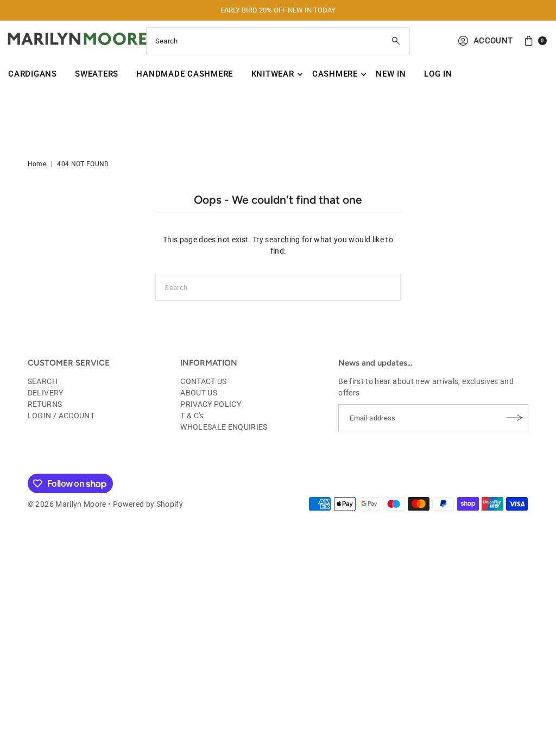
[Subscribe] (514, 417)
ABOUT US (198, 392)
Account (493, 41)
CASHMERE (335, 74)
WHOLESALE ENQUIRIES (224, 427)
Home (37, 164)
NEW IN (391, 74)
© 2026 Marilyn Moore (67, 504)
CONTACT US (203, 381)
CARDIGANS (32, 74)
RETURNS (45, 404)
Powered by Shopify (148, 504)
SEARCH (43, 381)
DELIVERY (46, 392)
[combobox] (278, 40)
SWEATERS (96, 74)
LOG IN (438, 74)
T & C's (191, 415)
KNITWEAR (272, 74)
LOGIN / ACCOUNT (61, 415)
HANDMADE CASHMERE (184, 74)
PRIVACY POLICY (210, 404)
